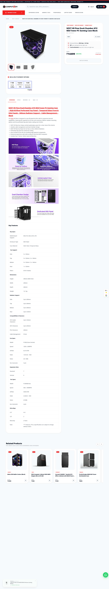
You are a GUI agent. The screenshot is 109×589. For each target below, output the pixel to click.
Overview (12, 100)
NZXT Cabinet (15, 18)
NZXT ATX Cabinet (79, 25)
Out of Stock (84, 60)
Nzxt (12, 118)
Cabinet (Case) (88, 25)
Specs (19, 100)
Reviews (26, 100)
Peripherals (57, 12)
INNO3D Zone (79, 12)
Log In (92, 6)
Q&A (35, 100)
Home (7, 18)
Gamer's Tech (46, 12)
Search (75, 6)
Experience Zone (34, 12)
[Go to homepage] (10, 7)
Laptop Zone (68, 12)
